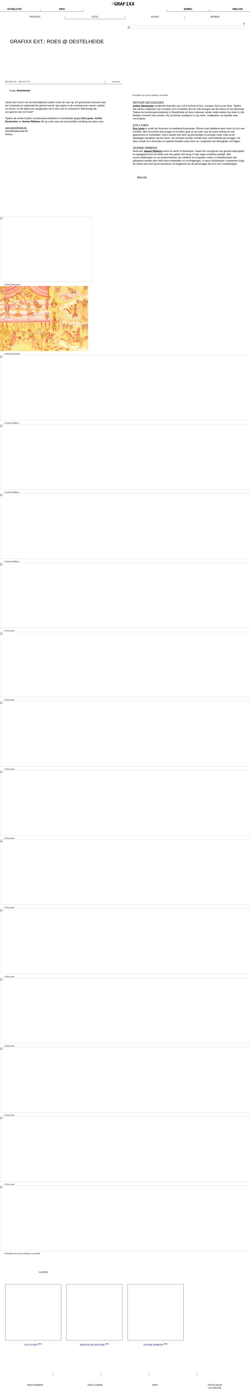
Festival (35, 16)
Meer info (142, 177)
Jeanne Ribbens (155, 1344)
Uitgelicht (14, 9)
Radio (155, 16)
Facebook (214, 1387)
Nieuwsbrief (35, 1385)
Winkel (188, 9)
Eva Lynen (33, 1344)
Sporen (214, 16)
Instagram (215, 1385)
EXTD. (95, 16)
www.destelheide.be (16, 128)
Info (62, 9)
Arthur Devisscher (94, 1344)
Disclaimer (95, 1385)
